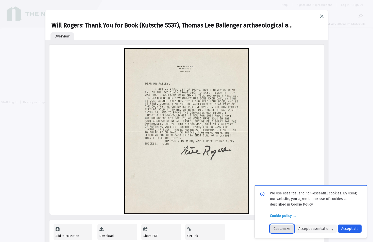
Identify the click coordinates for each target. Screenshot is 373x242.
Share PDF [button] (150, 236)
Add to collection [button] (67, 236)
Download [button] (106, 236)
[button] (322, 16)
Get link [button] (192, 236)
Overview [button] (62, 36)
